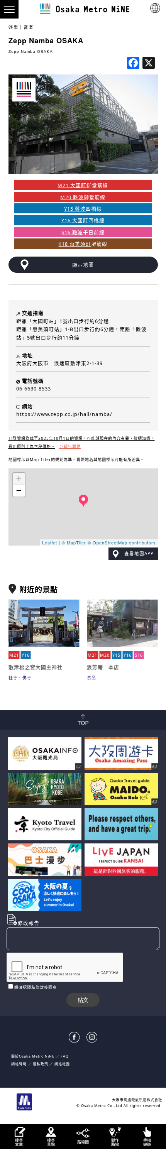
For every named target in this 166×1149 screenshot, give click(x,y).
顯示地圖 (83, 264)
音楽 (29, 27)
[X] (148, 64)
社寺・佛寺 (20, 678)
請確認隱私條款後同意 (35, 987)
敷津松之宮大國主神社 (35, 667)
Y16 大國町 (74, 220)
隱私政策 (41, 1063)
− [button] (19, 490)
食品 (91, 678)
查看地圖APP (139, 553)
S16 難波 (72, 232)
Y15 (116, 655)
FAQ (65, 1056)
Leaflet (49, 542)
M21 (14, 655)
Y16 (26, 655)
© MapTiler (74, 542)
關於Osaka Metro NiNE (32, 1056)
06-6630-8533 (33, 388)
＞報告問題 (70, 446)
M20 (105, 655)
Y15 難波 (75, 208)
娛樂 (13, 27)
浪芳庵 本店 (103, 667)
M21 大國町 (72, 185)
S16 (139, 655)
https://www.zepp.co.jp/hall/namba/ (64, 414)
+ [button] (19, 478)
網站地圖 (62, 1063)
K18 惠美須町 (74, 243)
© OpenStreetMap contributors (122, 542)
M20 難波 (72, 196)
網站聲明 (19, 1063)
